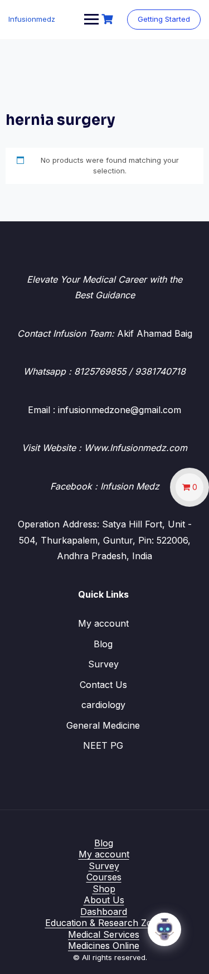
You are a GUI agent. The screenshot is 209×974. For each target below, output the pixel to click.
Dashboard (103, 911)
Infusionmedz (31, 18)
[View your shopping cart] (108, 19)
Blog (103, 644)
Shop (104, 888)
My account (103, 623)
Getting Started (164, 18)
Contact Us (103, 684)
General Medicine (103, 725)
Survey (103, 664)
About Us (104, 899)
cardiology (103, 704)
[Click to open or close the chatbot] (164, 929)
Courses (103, 877)
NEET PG (103, 745)
